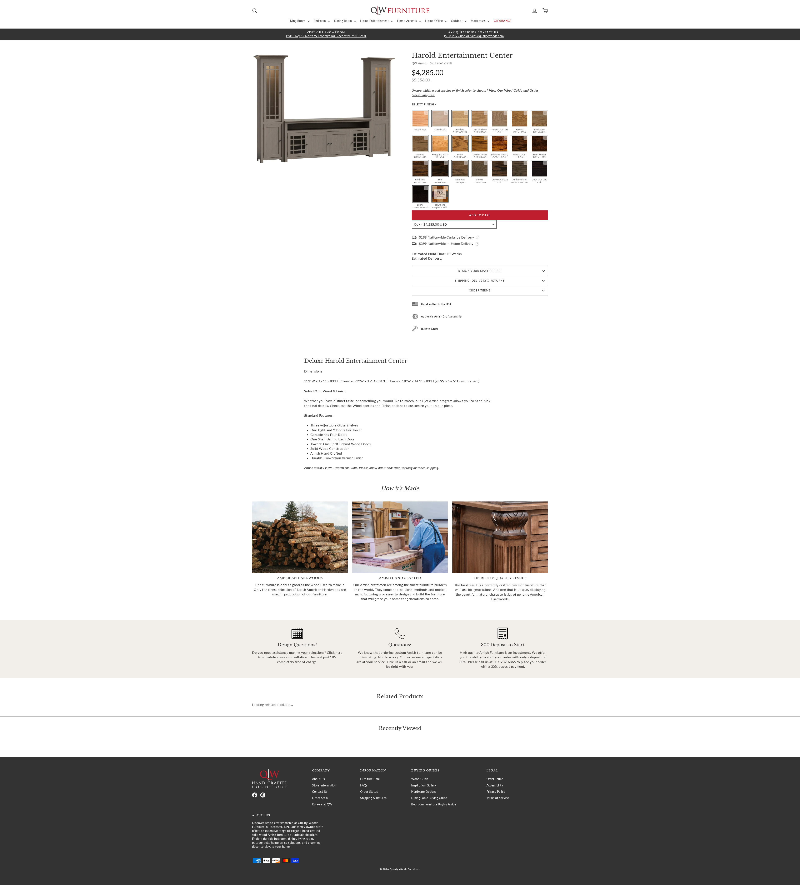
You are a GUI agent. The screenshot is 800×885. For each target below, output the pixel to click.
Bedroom (320, 20)
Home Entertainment (375, 20)
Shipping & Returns (373, 798)
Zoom (426, 113)
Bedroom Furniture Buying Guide (433, 804)
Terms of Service (497, 798)
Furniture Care (370, 779)
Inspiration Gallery (423, 785)
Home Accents (407, 20)
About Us (318, 779)
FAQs (364, 785)
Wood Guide (419, 779)
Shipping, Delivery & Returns (480, 280)
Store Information (324, 785)
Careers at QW (322, 804)
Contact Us (319, 791)
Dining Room (343, 20)
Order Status (369, 791)
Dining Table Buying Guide (429, 798)
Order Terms (480, 290)
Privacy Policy (495, 791)
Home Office (434, 20)
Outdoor (457, 20)
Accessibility (494, 785)
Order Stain (320, 798)
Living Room (297, 20)
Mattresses (478, 20)
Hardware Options (423, 791)
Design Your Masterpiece (479, 270)
